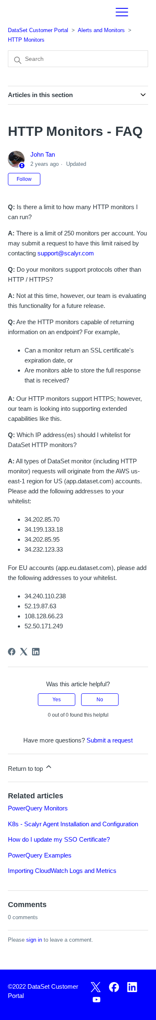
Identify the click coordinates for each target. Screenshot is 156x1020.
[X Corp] (23, 651)
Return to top (26, 768)
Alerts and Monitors (101, 30)
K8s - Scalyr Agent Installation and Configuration (73, 824)
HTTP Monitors (26, 40)
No (100, 699)
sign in (34, 940)
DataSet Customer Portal (38, 30)
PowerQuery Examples (40, 855)
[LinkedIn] (36, 651)
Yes (56, 699)
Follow (24, 179)
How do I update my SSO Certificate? (59, 839)
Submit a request (110, 740)
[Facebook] (11, 651)
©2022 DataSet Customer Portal (43, 991)
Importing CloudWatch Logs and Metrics (62, 870)
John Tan (42, 154)
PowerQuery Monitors (38, 808)
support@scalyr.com (65, 253)
